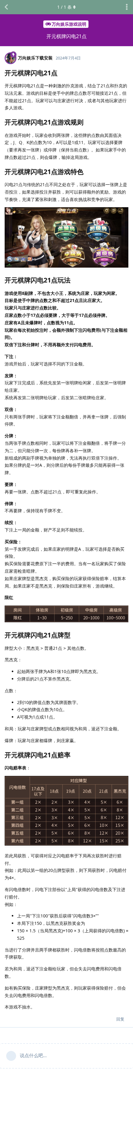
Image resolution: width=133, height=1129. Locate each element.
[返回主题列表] (6, 7)
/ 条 (64, 7)
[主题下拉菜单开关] (127, 7)
